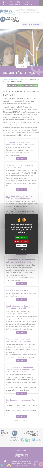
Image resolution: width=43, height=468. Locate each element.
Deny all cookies (22, 241)
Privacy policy (21, 249)
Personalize (21, 245)
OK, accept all (22, 237)
